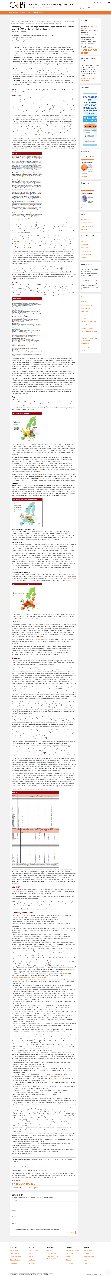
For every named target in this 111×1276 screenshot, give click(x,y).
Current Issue (14, 1250)
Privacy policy (33, 1273)
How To (28, 13)
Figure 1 (29, 404)
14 (60, 269)
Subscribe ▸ (84, 258)
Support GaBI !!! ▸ (85, 344)
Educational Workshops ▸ (87, 305)
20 (40, 478)
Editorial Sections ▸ (86, 254)
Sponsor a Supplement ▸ (87, 347)
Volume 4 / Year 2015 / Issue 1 (28, 21)
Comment (15, 1200)
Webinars (69, 1257)
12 (73, 254)
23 (69, 580)
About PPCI (87, 1263)
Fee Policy (32, 1260)
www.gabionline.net (64, 974)
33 (58, 770)
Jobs (85, 1260)
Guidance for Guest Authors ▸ (88, 325)
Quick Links (32, 1263)
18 (17, 467)
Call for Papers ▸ (85, 248)
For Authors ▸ (84, 244)
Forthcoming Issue (15, 1257)
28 (74, 683)
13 (29, 263)
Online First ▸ (84, 241)
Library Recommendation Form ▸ (89, 332)
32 (64, 762)
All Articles (15, 13)
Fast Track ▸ (84, 318)
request (48, 1167)
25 (20, 681)
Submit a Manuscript (96, 8)
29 (23, 706)
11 (28, 248)
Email (13, 1217)
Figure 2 (60, 486)
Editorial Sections (15, 1260)
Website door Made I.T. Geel (94, 1274)
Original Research (41, 21)
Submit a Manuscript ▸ (86, 335)
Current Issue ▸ (85, 312)
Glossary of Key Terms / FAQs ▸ (89, 322)
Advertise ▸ (84, 302)
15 (35, 279)
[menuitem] (10, 12)
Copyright (45, 1273)
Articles (17, 21)
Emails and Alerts (89, 1257)
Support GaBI (88, 1250)
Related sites (69, 1263)
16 (22, 450)
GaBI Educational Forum (37, 13)
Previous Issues (14, 1253)
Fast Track (31, 1253)
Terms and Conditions (24, 1273)
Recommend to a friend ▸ (87, 223)
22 (41, 478)
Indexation (50, 1262)
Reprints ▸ (83, 350)
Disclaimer (39, 1273)
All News (68, 1260)
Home (10, 13)
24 (18, 681)
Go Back (30, 1188)
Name (14, 1211)
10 (35, 225)
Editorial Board (51, 1253)
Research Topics (33, 1250)
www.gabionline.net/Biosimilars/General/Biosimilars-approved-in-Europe (29, 978)
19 (39, 471)
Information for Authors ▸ (87, 328)
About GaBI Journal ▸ (86, 251)
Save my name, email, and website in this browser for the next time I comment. (36, 1230)
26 (73, 683)
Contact (86, 1253)
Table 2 (62, 289)
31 (66, 727)
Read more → (84, 176)
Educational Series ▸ (86, 308)
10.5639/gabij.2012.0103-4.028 (57, 1076)
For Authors (13, 1263)
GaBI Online (69, 1253)
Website (14, 1223)
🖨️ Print (35, 1188)
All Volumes (22, 13)
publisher (29, 1177)
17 (37, 452)
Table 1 (13, 150)
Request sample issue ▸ (87, 226)
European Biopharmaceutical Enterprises (30, 39)
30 (65, 727)
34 (49, 789)
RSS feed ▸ (84, 229)
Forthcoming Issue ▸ (86, 219)
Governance (50, 1250)
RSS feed (51, 1273)
